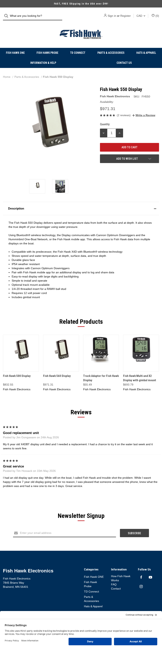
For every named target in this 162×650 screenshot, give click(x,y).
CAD (140, 15)
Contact (116, 588)
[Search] (7, 15)
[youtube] (150, 577)
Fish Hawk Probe (47, 52)
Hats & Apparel (146, 52)
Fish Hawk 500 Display (17, 376)
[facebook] (141, 577)
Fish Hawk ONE (15, 52)
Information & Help (43, 62)
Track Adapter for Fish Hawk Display (101, 378)
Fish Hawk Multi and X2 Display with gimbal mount (139, 378)
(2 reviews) (124, 115)
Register (125, 15)
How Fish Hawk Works (120, 578)
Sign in (112, 15)
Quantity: (105, 124)
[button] (81, 208)
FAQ (114, 584)
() (157, 15)
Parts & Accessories (110, 52)
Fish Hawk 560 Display (57, 376)
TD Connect (77, 52)
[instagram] (141, 586)
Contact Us (124, 62)
